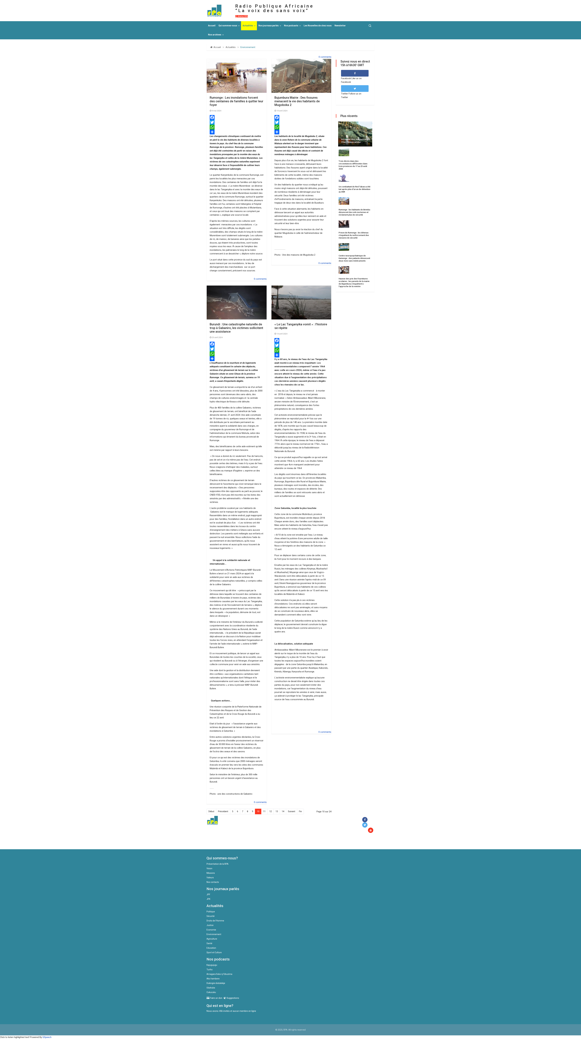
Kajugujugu (212, 965)
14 (283, 811)
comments (325, 57)
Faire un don (262, 842)
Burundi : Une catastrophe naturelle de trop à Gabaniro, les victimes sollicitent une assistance (236, 327)
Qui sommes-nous (227, 25)
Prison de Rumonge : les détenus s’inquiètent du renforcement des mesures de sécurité (354, 235)
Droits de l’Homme (215, 920)
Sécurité (211, 916)
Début (211, 811)
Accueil (211, 25)
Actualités (248, 25)
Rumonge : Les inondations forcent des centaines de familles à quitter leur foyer (236, 101)
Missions (211, 873)
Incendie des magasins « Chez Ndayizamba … (354, 140)
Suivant (291, 811)
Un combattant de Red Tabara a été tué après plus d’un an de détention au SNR (354, 189)
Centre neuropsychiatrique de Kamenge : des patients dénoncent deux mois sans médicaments (354, 258)
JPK (208, 899)
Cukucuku (211, 992)
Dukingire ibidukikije (216, 983)
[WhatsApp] (237, 127)
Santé (209, 943)
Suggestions (232, 998)
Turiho (210, 969)
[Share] (237, 132)
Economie (211, 930)
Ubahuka (211, 987)
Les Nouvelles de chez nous (318, 25)
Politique (211, 911)
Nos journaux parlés (268, 25)
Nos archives (214, 34)
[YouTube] (371, 830)
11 (264, 811)
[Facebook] (237, 117)
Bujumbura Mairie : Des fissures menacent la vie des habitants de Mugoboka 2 (297, 101)
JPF (208, 894)
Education (211, 948)
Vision (209, 868)
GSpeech (47, 1037)
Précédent (223, 811)
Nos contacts (213, 882)
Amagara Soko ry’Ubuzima (219, 974)
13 (277, 811)
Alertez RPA (242, 16)
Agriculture (212, 939)
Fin (300, 811)
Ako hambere (213, 978)
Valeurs (210, 877)
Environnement (214, 934)
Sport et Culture (214, 952)
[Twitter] (237, 122)
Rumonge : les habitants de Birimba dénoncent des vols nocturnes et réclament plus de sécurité (354, 212)
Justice (210, 925)
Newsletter (340, 25)
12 (270, 811)
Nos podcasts (291, 25)
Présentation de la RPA (217, 864)
